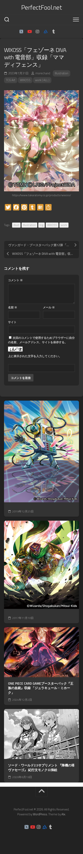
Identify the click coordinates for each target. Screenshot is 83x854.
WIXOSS (25, 80)
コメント (15, 280)
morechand (42, 73)
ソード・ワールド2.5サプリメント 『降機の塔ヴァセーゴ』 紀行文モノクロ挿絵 (41, 767)
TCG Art (10, 80)
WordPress (40, 814)
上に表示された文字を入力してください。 (35, 356)
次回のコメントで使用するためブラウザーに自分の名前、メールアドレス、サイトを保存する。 (41, 340)
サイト (12, 322)
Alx (63, 814)
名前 (12, 307)
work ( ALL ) (42, 80)
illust (16, 225)
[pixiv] (62, 31)
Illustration (61, 73)
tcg (41, 225)
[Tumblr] (54, 31)
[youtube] (29, 31)
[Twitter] (21, 31)
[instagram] (37, 31)
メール (49, 307)
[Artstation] (46, 31)
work (64, 225)
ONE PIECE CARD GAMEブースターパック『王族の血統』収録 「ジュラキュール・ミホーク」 (40, 688)
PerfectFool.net (41, 7)
